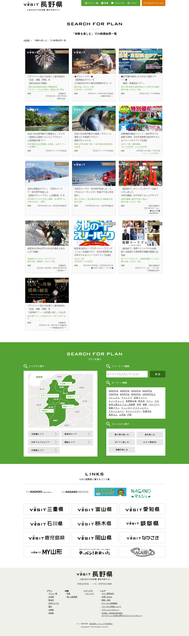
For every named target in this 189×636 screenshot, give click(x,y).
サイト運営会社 (108, 594)
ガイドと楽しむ (122, 442)
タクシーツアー (133, 411)
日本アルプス (53, 603)
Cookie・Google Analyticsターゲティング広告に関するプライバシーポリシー (122, 614)
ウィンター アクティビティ (135, 408)
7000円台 (113, 394)
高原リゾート (140, 398)
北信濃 (51, 597)
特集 (106, 2)
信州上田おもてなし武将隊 (122, 404)
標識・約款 (106, 600)
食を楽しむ (150, 434)
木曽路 (51, 610)
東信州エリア (73, 396)
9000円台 (136, 394)
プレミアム (114, 398)
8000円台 (125, 394)
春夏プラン (114, 408)
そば (156, 401)
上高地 (122, 415)
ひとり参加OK (150, 442)
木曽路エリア (47, 410)
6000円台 (147, 391)
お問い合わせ (107, 597)
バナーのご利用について (111, 607)
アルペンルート (116, 411)
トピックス (119, 2)
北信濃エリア (65, 383)
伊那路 (51, 613)
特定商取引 (109, 624)
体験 (145, 404)
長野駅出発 (131, 401)
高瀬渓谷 (147, 411)
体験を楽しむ (122, 449)
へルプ (133, 2)
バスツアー (154, 404)
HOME (27, 40)
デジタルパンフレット (153, 2)
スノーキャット (116, 401)
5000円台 (136, 391)
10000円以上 (149, 394)
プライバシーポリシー (110, 610)
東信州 (51, 600)
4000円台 (125, 391)
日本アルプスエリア (49, 395)
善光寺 (141, 401)
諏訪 (50, 607)
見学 (139, 404)
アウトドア (126, 398)
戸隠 (129, 415)
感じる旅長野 (72, 597)
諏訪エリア (68, 406)
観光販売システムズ (96, 624)
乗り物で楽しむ (122, 434)
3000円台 (113, 391)
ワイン (149, 401)
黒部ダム (113, 415)
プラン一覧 (93, 2)
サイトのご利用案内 (110, 603)
